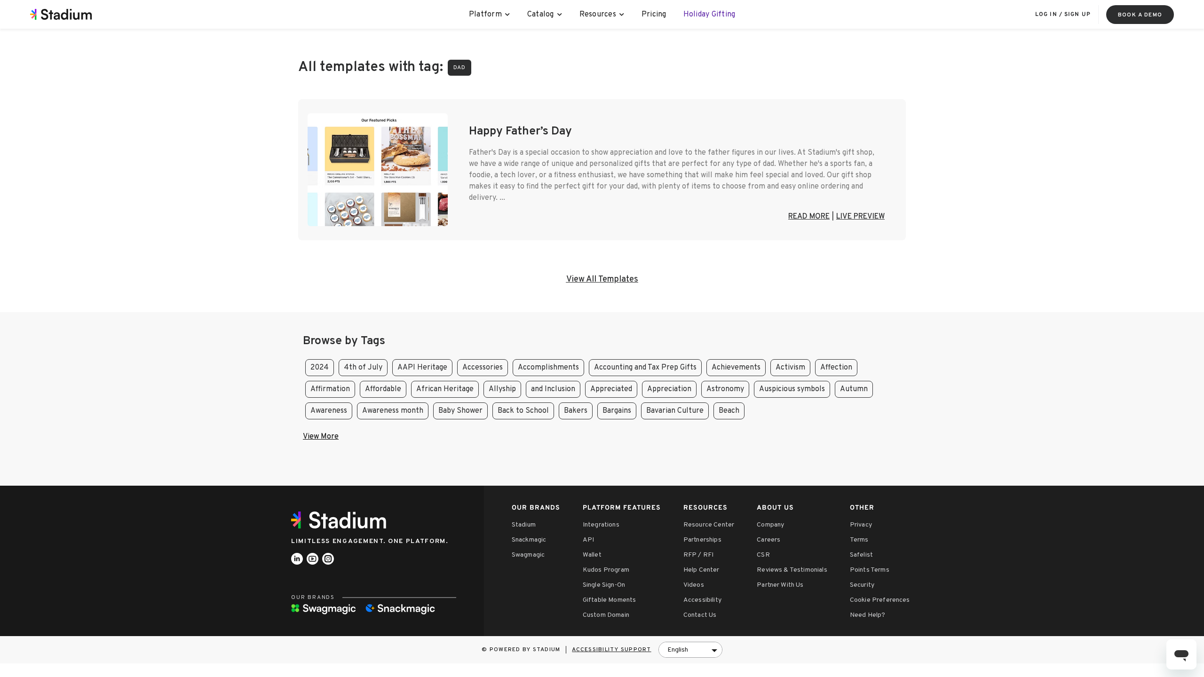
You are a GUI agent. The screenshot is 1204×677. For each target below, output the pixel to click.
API (588, 540)
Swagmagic (528, 555)
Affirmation (330, 389)
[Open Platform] (507, 14)
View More (321, 436)
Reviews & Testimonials (792, 570)
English (677, 650)
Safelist (861, 555)
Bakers (575, 411)
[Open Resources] (622, 14)
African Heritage (445, 389)
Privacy (861, 525)
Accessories (482, 367)
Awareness (328, 411)
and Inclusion (553, 389)
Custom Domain (606, 615)
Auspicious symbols (792, 389)
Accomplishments (548, 367)
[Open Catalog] (559, 14)
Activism (790, 367)
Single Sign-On (604, 585)
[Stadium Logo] (342, 520)
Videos (693, 585)
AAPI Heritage (422, 367)
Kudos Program (606, 570)
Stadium (524, 525)
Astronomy (725, 389)
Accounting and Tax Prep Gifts (645, 367)
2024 (319, 367)
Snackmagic (529, 540)
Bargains (616, 411)
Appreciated (611, 389)
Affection (836, 367)
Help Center (701, 570)
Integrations (601, 525)
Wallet (592, 555)
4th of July (363, 367)
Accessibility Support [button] (611, 650)
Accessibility (702, 600)
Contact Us (700, 615)
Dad (459, 67)
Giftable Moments (609, 600)
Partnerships (702, 540)
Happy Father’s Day (520, 131)
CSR (763, 555)
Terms (859, 540)
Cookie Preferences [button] (880, 600)
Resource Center (708, 525)
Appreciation (669, 389)
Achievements (736, 367)
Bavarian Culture (675, 411)
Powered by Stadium (525, 649)
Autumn (854, 389)
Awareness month (392, 411)
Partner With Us (780, 585)
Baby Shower (460, 411)
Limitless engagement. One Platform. (370, 541)
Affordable (383, 389)
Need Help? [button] (868, 615)
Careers (768, 540)
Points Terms (869, 570)
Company (770, 525)
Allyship (502, 389)
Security (862, 585)
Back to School (523, 411)
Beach (729, 411)
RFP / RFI (698, 555)
